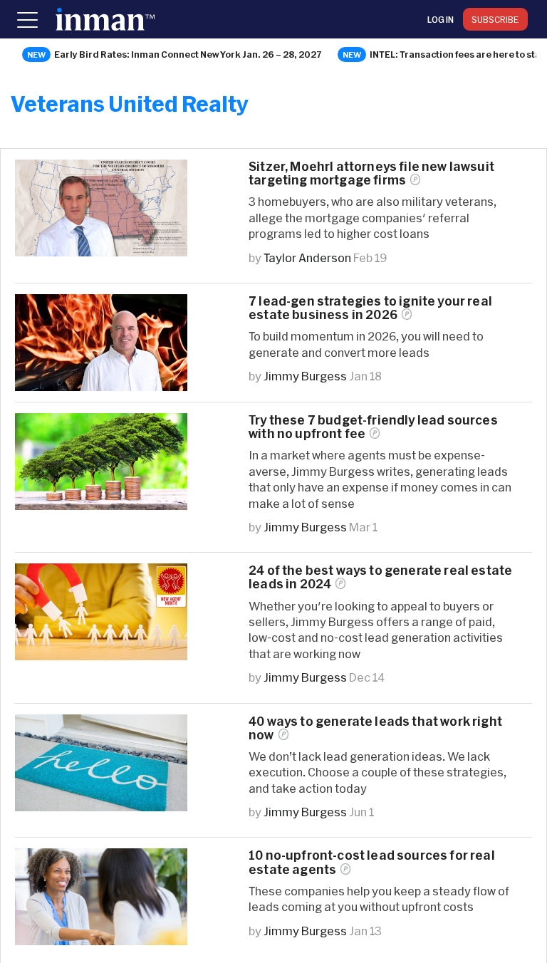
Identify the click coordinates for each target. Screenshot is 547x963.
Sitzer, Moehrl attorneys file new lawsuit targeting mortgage (371, 173)
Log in (440, 19)
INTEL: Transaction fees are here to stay (458, 54)
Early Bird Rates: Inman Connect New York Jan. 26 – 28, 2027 (188, 54)
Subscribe (495, 19)
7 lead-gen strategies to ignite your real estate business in (370, 307)
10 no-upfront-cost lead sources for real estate (372, 861)
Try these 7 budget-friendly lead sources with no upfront (373, 426)
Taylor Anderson (307, 257)
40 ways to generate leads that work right (375, 727)
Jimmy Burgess (305, 375)
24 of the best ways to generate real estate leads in (380, 576)
